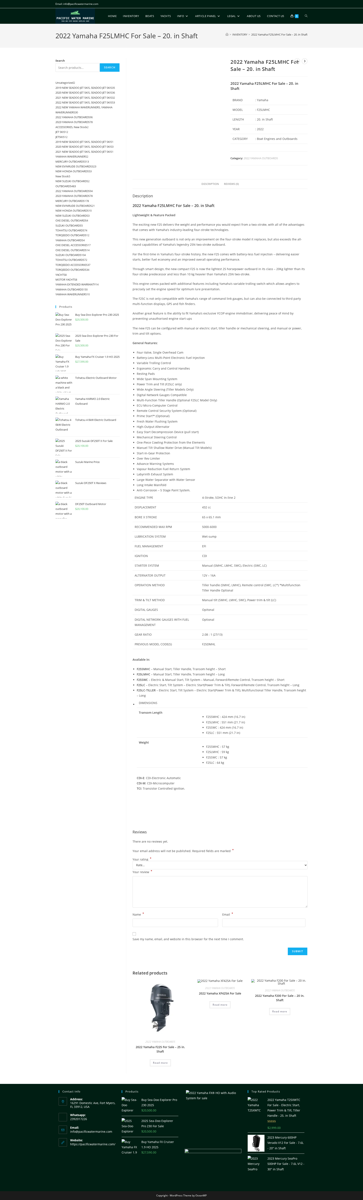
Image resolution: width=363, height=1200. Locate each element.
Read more (160, 1063)
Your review (142, 871)
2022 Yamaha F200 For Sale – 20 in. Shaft (279, 998)
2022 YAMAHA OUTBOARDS (261, 158)
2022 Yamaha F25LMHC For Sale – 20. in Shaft (279, 34)
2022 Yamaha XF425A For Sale (220, 993)
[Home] (227, 34)
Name (138, 914)
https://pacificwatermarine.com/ (92, 1144)
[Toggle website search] (306, 16)
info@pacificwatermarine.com (91, 1132)
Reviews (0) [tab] (231, 184)
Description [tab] (210, 184)
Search (60, 60)
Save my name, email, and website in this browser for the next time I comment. (188, 939)
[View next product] (305, 61)
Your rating (142, 859)
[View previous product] (297, 61)
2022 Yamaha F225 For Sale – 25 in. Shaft (160, 1049)
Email (227, 914)
